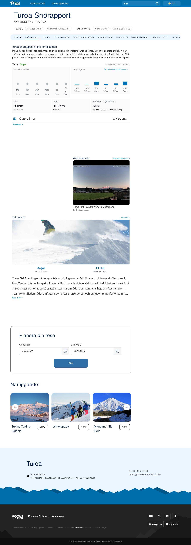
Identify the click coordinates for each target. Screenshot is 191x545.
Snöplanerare (139, 37)
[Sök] (157, 3)
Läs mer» (17, 297)
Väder (46, 37)
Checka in (24, 344)
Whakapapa (101, 29)
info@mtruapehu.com (145, 474)
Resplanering (60, 3)
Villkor (50, 528)
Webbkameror (62, 37)
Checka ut (76, 344)
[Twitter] (159, 516)
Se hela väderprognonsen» (116, 69)
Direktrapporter (83, 37)
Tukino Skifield (121, 29)
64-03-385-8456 (138, 471)
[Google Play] (156, 523)
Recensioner (105, 37)
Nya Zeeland (34, 29)
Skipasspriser (160, 37)
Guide (18, 37)
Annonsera (57, 516)
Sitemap (60, 528)
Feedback (17, 124)
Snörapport (37, 3)
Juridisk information (19, 528)
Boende (176, 37)
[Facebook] (175, 516)
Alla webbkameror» (121, 158)
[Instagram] (167, 516)
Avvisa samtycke (101, 528)
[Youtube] (151, 516)
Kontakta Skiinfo (37, 516)
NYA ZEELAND (24, 21)
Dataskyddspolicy (37, 528)
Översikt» (125, 217)
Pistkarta (122, 37)
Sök (71, 363)
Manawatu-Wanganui (58, 29)
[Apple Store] (172, 523)
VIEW (42, 427)
